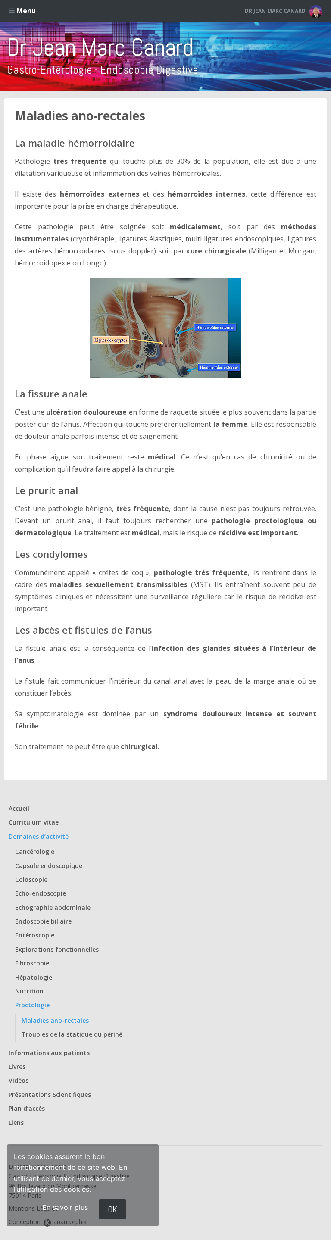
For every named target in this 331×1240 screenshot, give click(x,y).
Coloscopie (31, 879)
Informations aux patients (49, 1053)
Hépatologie (33, 977)
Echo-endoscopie (40, 893)
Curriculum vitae (34, 822)
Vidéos (18, 1080)
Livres (17, 1066)
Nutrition (29, 991)
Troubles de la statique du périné (72, 1034)
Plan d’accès (27, 1108)
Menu (25, 11)
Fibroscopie (32, 963)
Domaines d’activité (39, 836)
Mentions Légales (33, 1208)
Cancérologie (34, 851)
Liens (16, 1122)
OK (112, 1209)
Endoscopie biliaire (43, 921)
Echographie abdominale (53, 907)
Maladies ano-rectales (80, 115)
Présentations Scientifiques (50, 1094)
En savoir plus (65, 1207)
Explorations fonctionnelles (57, 949)
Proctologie (32, 1005)
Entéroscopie (34, 935)
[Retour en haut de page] (308, 1231)
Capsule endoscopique (48, 866)
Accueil (19, 808)
